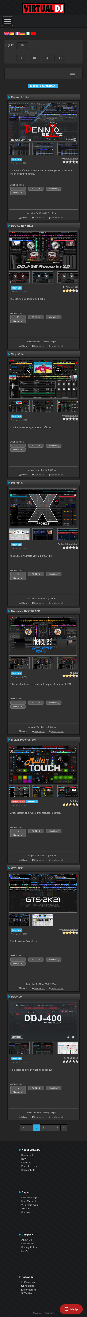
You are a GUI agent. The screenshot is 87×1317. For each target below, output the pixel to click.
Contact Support (30, 1197)
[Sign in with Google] (60, 58)
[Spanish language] (12, 33)
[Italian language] (28, 33)
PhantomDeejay (70, 929)
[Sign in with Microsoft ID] (34, 58)
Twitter (28, 1293)
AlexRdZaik (72, 1058)
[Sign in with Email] (22, 45)
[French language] (17, 33)
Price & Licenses (30, 1166)
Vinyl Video (18, 354)
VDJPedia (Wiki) (30, 1204)
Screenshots (28, 1170)
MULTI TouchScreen (23, 739)
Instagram (29, 1289)
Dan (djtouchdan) (69, 544)
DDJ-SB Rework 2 (22, 225)
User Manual (28, 1201)
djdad (75, 672)
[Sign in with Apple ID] (47, 58)
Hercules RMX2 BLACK (25, 611)
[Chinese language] (33, 33)
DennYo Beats (71, 158)
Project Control (20, 97)
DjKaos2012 (72, 287)
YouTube (29, 1285)
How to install (57, 217)
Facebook (28, 1282)
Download (27, 1155)
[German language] (22, 33)
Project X (17, 482)
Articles (25, 1208)
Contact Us (27, 1243)
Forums (25, 1212)
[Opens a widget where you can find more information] (71, 1309)
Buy (23, 1158)
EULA (24, 1250)
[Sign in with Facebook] (21, 58)
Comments (39, 217)
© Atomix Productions (43, 1313)
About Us (26, 1239)
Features (26, 1162)
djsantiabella (71, 415)
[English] (6, 33)
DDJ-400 (16, 996)
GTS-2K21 (17, 868)
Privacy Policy (29, 1247)
